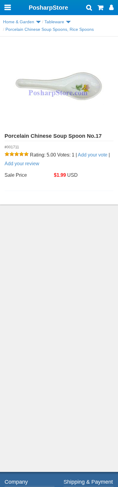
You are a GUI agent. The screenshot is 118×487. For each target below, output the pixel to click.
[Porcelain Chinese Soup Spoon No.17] (59, 86)
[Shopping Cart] (100, 8)
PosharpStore (48, 7)
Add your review (22, 163)
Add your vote (92, 154)
